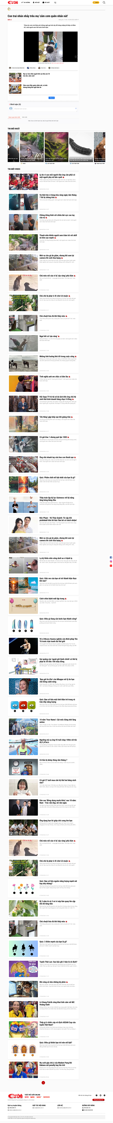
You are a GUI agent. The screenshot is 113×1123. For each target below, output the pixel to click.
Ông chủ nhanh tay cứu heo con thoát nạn (57, 457)
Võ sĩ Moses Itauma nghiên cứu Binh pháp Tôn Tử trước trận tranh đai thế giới (59, 640)
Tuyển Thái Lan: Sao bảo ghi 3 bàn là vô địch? (58, 962)
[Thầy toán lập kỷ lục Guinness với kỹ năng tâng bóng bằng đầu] (23, 505)
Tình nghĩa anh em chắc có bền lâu (54, 376)
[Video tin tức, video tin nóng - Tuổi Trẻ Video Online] (40, 1097)
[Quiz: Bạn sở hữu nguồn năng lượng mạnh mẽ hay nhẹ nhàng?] (23, 888)
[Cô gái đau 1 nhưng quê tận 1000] (23, 444)
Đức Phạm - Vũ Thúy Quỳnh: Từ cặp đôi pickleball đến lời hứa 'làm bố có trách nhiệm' (58, 519)
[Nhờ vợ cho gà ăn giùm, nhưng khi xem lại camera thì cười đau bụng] (23, 262)
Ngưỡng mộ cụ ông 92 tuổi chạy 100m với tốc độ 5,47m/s (58, 741)
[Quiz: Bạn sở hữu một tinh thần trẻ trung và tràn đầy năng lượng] (23, 706)
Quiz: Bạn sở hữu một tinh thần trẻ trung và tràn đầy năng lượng (57, 700)
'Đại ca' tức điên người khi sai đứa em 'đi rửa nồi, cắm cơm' (36, 75)
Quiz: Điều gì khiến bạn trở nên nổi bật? (56, 1042)
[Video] (56, 10)
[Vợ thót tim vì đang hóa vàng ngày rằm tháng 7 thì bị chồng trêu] (23, 202)
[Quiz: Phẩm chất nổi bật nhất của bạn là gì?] (23, 484)
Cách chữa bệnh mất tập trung (52, 598)
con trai (43, 68)
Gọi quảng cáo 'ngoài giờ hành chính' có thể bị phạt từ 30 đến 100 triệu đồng (58, 660)
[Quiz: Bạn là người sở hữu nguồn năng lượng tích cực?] (56, 147)
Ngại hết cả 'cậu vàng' (49, 336)
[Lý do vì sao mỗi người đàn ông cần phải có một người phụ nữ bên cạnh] (23, 182)
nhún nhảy (32, 68)
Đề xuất (47, 2)
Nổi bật (37, 2)
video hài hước (55, 68)
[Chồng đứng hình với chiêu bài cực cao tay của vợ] (23, 222)
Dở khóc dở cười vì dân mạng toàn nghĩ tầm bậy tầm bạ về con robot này (81, 159)
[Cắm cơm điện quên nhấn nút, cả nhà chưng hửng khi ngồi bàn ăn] (15, 89)
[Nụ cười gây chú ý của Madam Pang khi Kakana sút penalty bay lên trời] (23, 1070)
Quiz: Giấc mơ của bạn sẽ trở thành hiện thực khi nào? (58, 579)
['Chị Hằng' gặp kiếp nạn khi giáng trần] (23, 424)
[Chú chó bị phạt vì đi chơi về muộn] (23, 303)
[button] (55, 2)
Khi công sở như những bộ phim (53, 982)
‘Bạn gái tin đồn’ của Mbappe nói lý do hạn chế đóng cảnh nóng (57, 680)
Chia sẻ (52, 98)
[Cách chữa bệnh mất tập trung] (23, 605)
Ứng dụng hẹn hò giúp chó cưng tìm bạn (56, 820)
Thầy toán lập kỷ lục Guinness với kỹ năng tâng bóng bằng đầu (57, 499)
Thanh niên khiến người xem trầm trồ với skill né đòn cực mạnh (31, 159)
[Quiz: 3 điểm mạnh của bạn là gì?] (23, 949)
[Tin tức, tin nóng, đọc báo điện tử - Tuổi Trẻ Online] (27, 1097)
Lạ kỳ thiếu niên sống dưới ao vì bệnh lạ (56, 558)
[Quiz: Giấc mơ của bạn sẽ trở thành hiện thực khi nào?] (23, 585)
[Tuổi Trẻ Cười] (104, 1095)
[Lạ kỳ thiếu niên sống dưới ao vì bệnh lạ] (23, 565)
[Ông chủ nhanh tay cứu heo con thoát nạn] (23, 464)
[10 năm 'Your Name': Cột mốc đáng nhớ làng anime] (23, 727)
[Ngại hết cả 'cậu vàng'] (23, 343)
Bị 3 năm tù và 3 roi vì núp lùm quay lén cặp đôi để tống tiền (57, 902)
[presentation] (7, 147)
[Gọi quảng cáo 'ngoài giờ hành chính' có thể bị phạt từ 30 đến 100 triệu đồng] (23, 666)
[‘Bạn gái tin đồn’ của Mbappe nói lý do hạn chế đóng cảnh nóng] (23, 686)
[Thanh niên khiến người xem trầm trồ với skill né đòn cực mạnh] (32, 147)
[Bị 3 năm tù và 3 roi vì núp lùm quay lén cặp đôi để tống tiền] (23, 908)
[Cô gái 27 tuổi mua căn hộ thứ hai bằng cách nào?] (23, 787)
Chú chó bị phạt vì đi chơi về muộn (54, 296)
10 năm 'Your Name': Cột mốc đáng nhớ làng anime (58, 721)
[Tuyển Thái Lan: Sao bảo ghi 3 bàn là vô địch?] (23, 969)
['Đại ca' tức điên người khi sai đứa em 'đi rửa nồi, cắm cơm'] (15, 77)
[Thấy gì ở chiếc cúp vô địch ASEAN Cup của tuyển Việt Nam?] (23, 1029)
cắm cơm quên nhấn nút (57, 63)
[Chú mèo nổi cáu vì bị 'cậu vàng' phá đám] (23, 283)
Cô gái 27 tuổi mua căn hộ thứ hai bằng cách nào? (58, 781)
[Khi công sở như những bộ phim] (23, 989)
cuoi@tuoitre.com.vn (39, 1107)
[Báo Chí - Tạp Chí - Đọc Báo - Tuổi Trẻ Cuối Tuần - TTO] (33, 1097)
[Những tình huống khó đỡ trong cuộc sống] (23, 363)
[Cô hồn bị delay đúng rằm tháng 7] (23, 767)
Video (23, 163)
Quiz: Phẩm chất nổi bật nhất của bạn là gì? (57, 477)
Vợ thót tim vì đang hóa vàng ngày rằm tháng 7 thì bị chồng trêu (58, 196)
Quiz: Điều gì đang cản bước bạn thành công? (58, 619)
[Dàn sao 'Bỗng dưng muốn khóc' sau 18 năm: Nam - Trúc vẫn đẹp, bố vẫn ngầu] (23, 807)
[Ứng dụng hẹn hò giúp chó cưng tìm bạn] (23, 827)
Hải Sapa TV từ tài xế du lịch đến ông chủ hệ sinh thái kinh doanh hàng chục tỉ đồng (58, 398)
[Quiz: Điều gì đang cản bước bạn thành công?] (23, 626)
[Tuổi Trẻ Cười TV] (100, 1095)
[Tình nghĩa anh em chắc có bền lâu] (23, 383)
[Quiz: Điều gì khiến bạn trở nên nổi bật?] (23, 1049)
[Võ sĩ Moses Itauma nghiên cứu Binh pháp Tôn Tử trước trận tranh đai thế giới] (23, 646)
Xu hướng (27, 2)
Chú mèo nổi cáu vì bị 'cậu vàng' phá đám (57, 276)
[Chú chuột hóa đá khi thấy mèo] (23, 323)
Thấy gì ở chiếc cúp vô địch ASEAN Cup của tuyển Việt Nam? (58, 1023)
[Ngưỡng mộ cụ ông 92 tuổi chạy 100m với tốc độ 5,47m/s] (23, 747)
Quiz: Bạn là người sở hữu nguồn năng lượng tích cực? (56, 159)
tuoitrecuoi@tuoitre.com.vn (65, 1107)
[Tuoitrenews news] (46, 1097)
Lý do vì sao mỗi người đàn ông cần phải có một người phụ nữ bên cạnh (57, 176)
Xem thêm (43, 1083)
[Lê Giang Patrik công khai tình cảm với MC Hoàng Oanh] (23, 1009)
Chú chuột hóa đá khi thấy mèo (53, 316)
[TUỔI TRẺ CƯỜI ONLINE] (15, 1096)
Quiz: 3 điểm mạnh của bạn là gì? (53, 942)
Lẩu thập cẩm (50, 163)
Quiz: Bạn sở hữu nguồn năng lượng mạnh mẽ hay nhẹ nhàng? (58, 882)
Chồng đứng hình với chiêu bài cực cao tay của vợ (57, 216)
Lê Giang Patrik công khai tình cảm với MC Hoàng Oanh (57, 1003)
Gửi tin (96, 2)
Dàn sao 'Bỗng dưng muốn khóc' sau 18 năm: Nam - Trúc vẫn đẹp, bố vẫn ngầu (58, 801)
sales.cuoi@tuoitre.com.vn (15, 1110)
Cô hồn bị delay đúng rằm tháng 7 (53, 760)
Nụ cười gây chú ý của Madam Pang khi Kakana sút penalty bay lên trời (56, 1064)
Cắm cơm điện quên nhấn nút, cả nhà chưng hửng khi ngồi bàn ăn (35, 86)
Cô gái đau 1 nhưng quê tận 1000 (53, 437)
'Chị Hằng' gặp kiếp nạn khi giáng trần (55, 417)
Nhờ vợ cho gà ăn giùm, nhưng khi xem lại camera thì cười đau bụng (57, 256)
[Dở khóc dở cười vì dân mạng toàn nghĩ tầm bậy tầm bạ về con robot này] (81, 147)
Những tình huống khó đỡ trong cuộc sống (57, 356)
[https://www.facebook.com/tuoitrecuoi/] (96, 1095)
